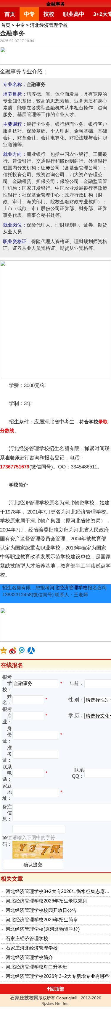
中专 (29, 14)
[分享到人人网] (31, 650)
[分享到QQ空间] (3, 650)
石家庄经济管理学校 (27, 938)
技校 (49, 14)
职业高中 (73, 14)
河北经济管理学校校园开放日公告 (41, 910)
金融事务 (55, 3)
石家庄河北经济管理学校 (32, 947)
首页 (9, 14)
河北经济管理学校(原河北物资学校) (43, 929)
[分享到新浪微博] (13, 650)
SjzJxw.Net (51, 1003)
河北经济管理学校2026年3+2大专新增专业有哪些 (58, 976)
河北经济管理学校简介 (29, 957)
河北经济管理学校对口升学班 (36, 966)
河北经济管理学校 (49, 25)
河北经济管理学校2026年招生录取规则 (46, 900)
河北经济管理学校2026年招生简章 (42, 919)
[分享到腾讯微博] (22, 650)
